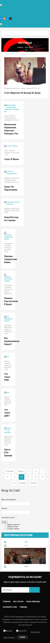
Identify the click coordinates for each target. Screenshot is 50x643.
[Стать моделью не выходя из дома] (25, 71)
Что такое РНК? (7, 377)
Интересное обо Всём (12, 88)
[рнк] (8, 356)
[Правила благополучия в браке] (8, 278)
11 (28, 477)
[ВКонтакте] (1, 18)
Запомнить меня (7, 517)
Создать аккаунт (13, 529)
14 (14, 483)
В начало (10, 471)
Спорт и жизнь (11, 159)
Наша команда (33, 601)
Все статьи (18, 601)
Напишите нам (10, 607)
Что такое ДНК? (7, 412)
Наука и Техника (7, 362)
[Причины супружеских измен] (8, 236)
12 (35, 477)
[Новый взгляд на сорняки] (12, 203)
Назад (20, 471)
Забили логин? (12, 527)
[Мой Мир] (7, 18)
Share (22, 637)
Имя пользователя (8, 499)
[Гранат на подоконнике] (12, 172)
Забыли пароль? (13, 525)
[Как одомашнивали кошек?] (8, 319)
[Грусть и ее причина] (8, 430)
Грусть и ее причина (8, 452)
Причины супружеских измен (10, 259)
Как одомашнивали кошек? (11, 341)
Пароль (4, 508)
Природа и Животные (11, 178)
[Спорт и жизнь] (12, 146)
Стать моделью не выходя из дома (22, 93)
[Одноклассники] (4, 18)
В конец (33, 483)
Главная (20, 47)
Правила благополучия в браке (11, 301)
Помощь (23, 607)
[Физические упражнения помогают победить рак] (12, 108)
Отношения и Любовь (8, 245)
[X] (10, 18)
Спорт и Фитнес (9, 116)
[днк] (8, 392)
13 (42, 477)
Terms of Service (9, 637)
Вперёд (23, 483)
